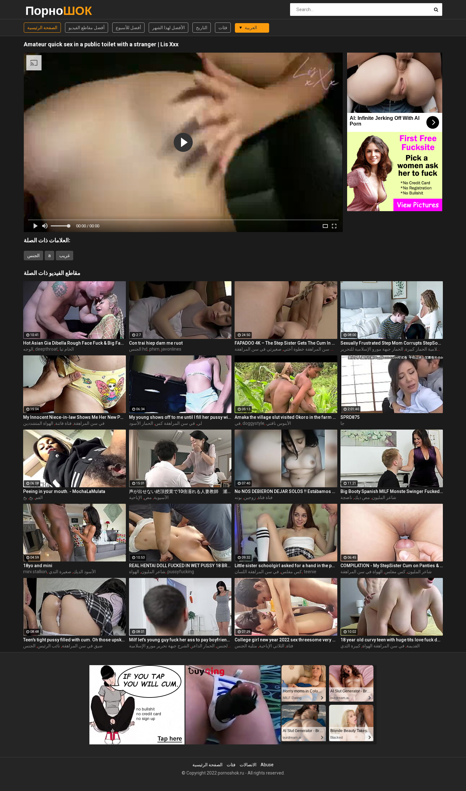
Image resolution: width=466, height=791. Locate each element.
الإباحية (135, 497)
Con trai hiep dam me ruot (156, 343)
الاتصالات (248, 764)
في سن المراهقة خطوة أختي (309, 349)
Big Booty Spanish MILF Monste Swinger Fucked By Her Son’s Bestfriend (391, 491)
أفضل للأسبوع (128, 27)
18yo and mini (37, 565)
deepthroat (46, 349)
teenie (310, 571)
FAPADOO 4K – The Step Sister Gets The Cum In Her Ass (286, 343)
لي (199, 423)
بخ (31, 497)
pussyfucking (180, 571)
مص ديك (362, 497)
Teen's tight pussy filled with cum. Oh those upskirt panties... (74, 639)
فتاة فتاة (265, 497)
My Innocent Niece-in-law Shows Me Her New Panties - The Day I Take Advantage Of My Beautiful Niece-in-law (74, 417)
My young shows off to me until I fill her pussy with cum (180, 417)
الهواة (134, 571)
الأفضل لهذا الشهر (168, 27)
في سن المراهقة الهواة (383, 645)
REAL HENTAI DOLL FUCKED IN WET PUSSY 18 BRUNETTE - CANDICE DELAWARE (180, 565)
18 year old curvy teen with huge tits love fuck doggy (391, 639)
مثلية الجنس (246, 645)
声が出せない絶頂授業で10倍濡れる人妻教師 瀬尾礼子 (180, 491)
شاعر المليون (384, 497)
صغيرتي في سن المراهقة (258, 349)
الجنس (33, 255)
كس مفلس (291, 571)
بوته (238, 497)
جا (342, 423)
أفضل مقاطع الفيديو (86, 27)
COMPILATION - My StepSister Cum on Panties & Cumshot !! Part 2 (391, 565)
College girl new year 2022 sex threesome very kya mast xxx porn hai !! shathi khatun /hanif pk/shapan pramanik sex (286, 639)
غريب (64, 255)
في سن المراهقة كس (175, 423)
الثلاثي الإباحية (271, 645)
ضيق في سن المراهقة (82, 645)
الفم (39, 497)
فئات (222, 27)
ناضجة (346, 497)
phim (154, 349)
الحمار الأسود (141, 423)
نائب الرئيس (48, 645)
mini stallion (35, 571)
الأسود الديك (84, 571)
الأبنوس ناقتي (278, 423)
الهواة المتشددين (38, 423)
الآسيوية (161, 497)
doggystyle (253, 423)
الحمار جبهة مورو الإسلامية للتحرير (371, 349)
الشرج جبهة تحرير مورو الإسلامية (159, 645)
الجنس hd (138, 349)
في (238, 423)
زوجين (250, 497)
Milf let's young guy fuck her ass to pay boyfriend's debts (180, 639)
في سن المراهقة (89, 423)
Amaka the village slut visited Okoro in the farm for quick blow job (286, 417)
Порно (42, 10)
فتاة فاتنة (63, 423)
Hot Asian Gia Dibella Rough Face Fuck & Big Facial (74, 343)
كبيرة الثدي (350, 645)
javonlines (171, 349)
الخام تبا (67, 349)
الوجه (28, 349)
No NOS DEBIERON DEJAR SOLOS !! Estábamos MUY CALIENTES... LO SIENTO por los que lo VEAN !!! (286, 491)
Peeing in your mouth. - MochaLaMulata (64, 491)
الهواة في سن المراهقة (361, 571)
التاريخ (201, 27)
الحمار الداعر (203, 645)
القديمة (413, 645)
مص (148, 497)
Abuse (267, 764)
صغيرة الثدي (60, 571)
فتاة (289, 645)
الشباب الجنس (230, 645)
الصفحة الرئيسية (42, 27)
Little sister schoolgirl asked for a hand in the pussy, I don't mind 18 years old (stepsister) (286, 565)
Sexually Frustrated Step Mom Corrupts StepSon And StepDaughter (391, 343)
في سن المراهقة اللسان (257, 571)
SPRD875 (349, 417)
